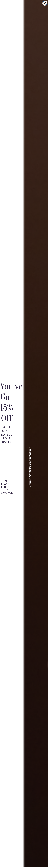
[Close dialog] (45, 3)
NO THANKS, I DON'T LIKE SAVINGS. (7, 483)
